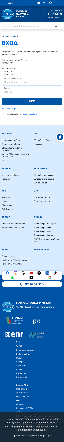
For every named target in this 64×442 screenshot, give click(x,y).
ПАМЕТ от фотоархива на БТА (46, 240)
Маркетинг (21, 389)
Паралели (38, 144)
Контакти (21, 404)
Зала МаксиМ (22, 393)
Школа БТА (21, 373)
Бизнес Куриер (40, 183)
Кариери (20, 369)
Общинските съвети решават (12, 149)
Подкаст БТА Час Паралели (14, 260)
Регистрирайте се (30, 114)
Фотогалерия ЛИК (42, 231)
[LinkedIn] (47, 273)
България (7, 133)
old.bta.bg (20, 412)
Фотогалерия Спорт (43, 235)
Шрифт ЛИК (22, 385)
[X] (39, 273)
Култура (6, 197)
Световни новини (42, 140)
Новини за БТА (23, 354)
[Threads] (24, 273)
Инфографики (42, 249)
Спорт (37, 191)
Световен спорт (42, 197)
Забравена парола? (10, 108)
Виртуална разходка (26, 350)
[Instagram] (16, 273)
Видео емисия (8, 256)
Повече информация (40, 435)
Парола (7, 88)
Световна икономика (44, 175)
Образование (8, 205)
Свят (36, 133)
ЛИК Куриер (7, 209)
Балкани (6, 168)
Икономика (40, 168)
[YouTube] (32, 273)
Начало (5, 36)
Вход (57, 14)
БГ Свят (6, 217)
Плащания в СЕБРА (24, 408)
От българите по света (13, 223)
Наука (4, 201)
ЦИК (4, 160)
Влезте (32, 101)
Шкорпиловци (22, 377)
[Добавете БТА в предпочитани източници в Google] (50, 277)
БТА (18, 342)
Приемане (18, 435)
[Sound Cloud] (32, 277)
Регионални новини (11, 144)
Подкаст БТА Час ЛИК (12, 264)
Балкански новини (10, 175)
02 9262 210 (34, 284)
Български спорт (42, 201)
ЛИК (4, 191)
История (20, 362)
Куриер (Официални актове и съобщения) (15, 155)
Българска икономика (44, 179)
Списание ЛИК (22, 397)
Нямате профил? (55, 18)
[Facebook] (8, 273)
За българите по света (13, 227)
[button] (38, 3)
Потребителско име (13, 78)
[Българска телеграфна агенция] (8, 307)
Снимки (38, 217)
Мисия (19, 358)
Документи (21, 366)
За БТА (19, 346)
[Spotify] (13, 277)
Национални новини (11, 140)
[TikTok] (55, 273)
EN (44, 3)
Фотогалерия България (45, 223)
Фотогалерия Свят (43, 227)
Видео (5, 249)
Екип (18, 400)
